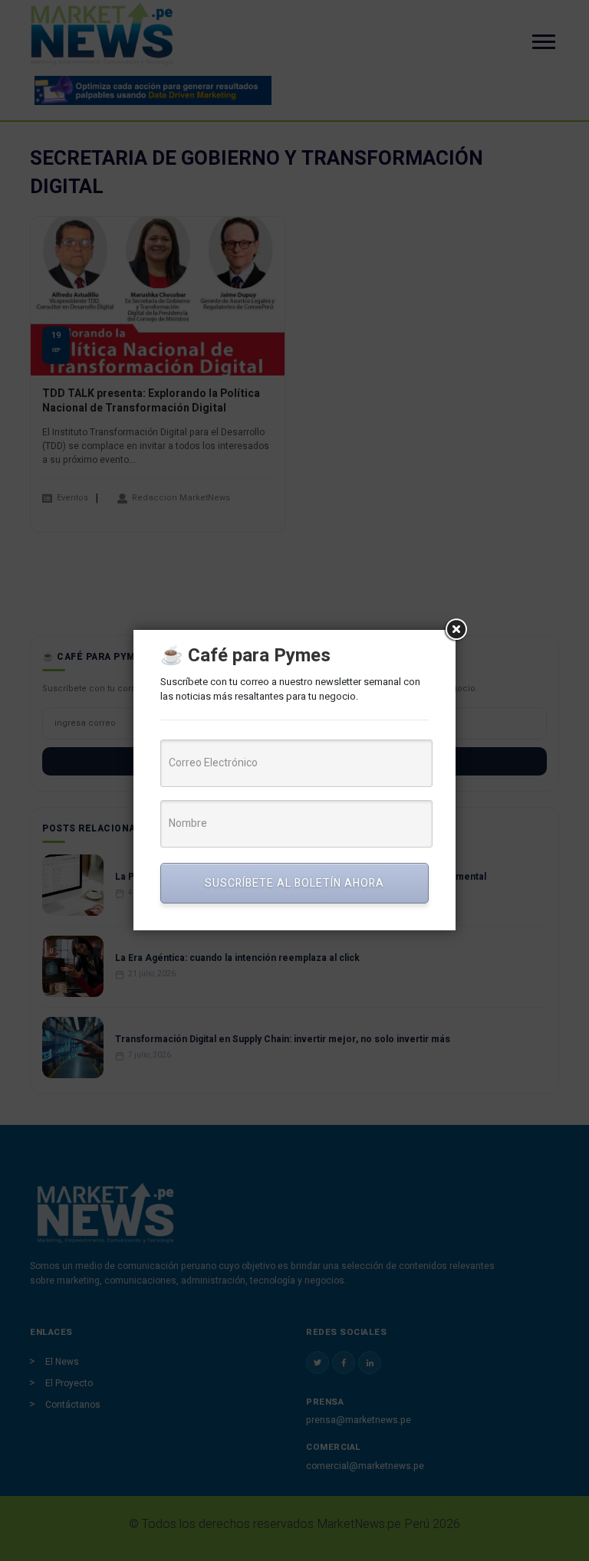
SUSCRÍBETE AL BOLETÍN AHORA (294, 883)
